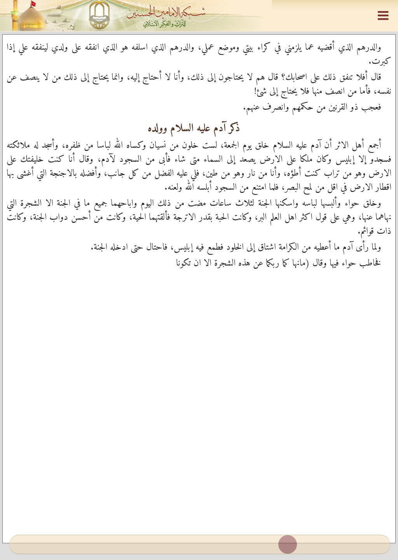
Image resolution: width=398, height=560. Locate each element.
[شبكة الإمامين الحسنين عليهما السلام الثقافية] (199, 15)
